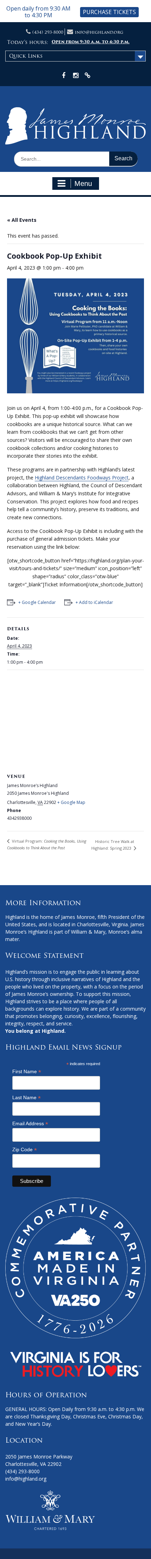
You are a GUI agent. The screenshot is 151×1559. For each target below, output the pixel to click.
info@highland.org (99, 32)
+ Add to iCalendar (94, 602)
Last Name (26, 1097)
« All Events (22, 220)
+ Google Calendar (37, 602)
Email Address (30, 1123)
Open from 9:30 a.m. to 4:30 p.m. (91, 41)
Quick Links (25, 56)
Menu (83, 183)
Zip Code (24, 1149)
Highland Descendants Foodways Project (82, 477)
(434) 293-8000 (47, 32)
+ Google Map (71, 802)
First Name (26, 1071)
